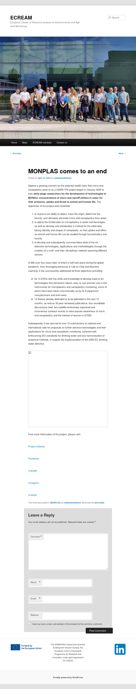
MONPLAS (55, 502)
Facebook (33, 458)
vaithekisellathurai (62, 177)
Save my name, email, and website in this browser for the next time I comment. (67, 623)
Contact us (62, 142)
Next (122, 153)
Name (35, 582)
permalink (99, 502)
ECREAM (21, 17)
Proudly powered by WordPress (68, 677)
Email (35, 598)
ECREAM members (42, 142)
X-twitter (32, 495)
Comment (36, 536)
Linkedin (32, 470)
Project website (36, 446)
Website (34, 614)
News (24, 142)
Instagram (33, 482)
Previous (15, 153)
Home (14, 142)
